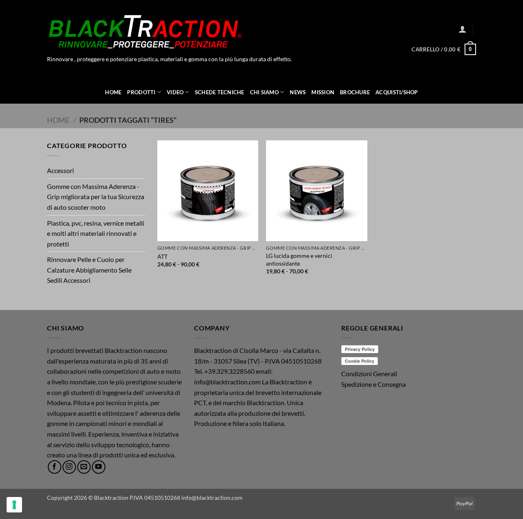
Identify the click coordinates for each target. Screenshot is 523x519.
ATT (162, 256)
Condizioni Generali (369, 373)
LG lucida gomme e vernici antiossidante (299, 259)
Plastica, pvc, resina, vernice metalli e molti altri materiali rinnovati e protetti (95, 233)
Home (113, 92)
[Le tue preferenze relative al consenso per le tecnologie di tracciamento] (14, 504)
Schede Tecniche (219, 92)
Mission (322, 92)
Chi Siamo (264, 92)
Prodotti (141, 92)
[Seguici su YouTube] (98, 467)
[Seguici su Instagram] (69, 467)
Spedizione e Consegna (373, 384)
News (298, 92)
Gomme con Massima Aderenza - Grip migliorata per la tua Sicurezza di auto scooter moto (95, 196)
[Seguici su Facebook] (54, 467)
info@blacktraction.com (212, 497)
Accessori (60, 170)
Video (175, 92)
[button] (462, 29)
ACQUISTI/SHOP (396, 92)
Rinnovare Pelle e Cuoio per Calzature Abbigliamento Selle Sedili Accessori (89, 269)
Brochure (355, 92)
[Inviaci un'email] (84, 467)
